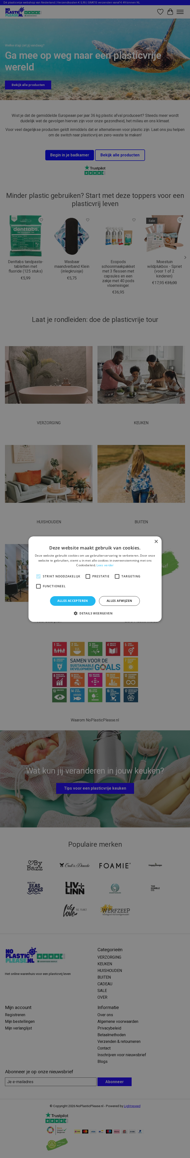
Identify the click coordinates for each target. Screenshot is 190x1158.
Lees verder (105, 565)
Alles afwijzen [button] (119, 601)
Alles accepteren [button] (72, 601)
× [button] (156, 541)
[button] (95, 613)
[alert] (95, 579)
